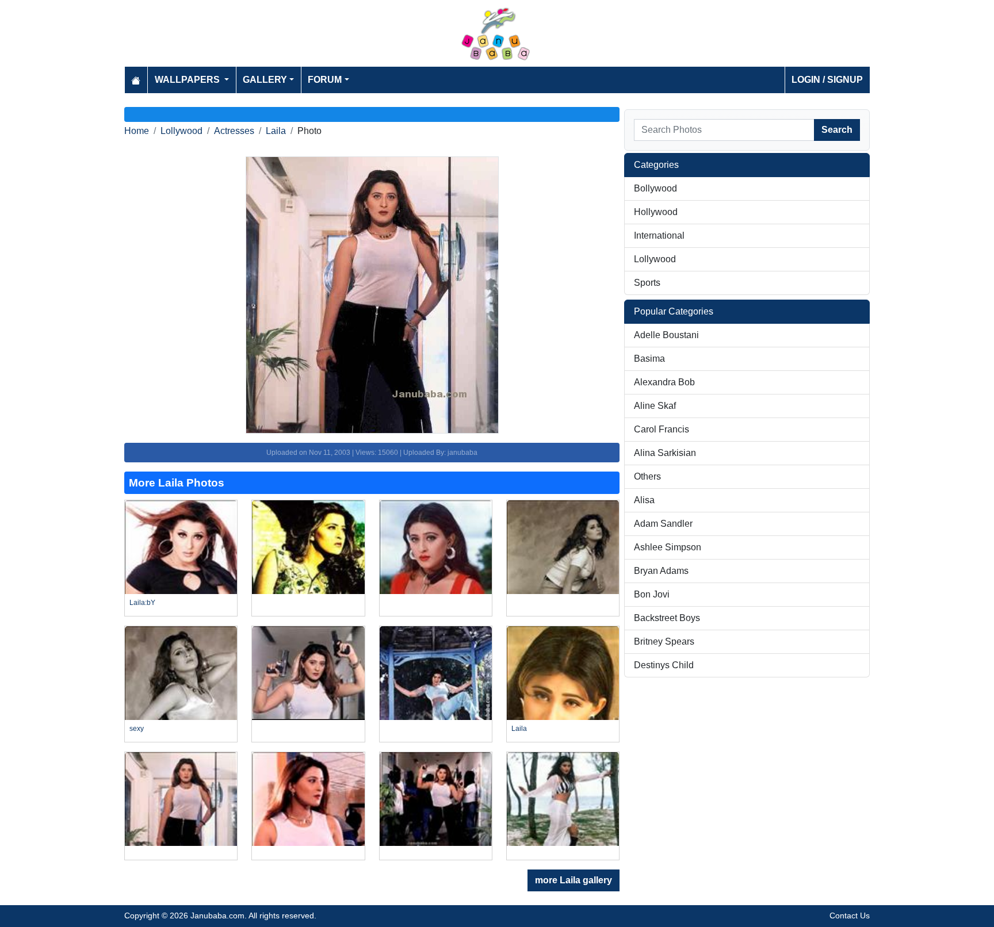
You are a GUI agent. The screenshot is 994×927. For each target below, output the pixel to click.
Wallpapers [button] (188, 80)
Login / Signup (827, 80)
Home (136, 131)
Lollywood (181, 131)
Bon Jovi (652, 594)
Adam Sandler (663, 523)
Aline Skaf (655, 406)
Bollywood (655, 188)
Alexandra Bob (664, 382)
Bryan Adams (661, 571)
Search (836, 130)
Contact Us (849, 915)
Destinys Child (664, 665)
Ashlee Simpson (667, 547)
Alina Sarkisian (665, 453)
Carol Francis (661, 429)
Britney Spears (664, 641)
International (659, 235)
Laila (276, 131)
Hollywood (656, 212)
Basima (649, 358)
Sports (647, 283)
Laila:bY (142, 603)
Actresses (234, 131)
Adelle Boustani (666, 335)
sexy (136, 729)
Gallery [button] (265, 80)
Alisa (644, 500)
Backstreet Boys (667, 618)
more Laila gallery (573, 880)
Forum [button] (325, 80)
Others (647, 476)
